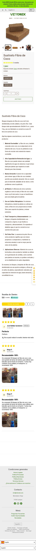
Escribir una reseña (13, 304)
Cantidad (6, 90)
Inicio (10, 18)
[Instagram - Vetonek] (18, 503)
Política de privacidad (24, 529)
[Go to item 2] (18, 312)
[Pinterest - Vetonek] (21, 503)
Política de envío (20, 531)
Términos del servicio (10, 531)
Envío (15, 68)
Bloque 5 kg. (8, 78)
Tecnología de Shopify (22, 528)
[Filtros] (27, 304)
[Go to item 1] (7, 312)
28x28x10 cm (8, 85)
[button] (8, 48)
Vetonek (13, 528)
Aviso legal (28, 531)
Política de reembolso (12, 529)
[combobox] (18, 542)
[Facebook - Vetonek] (15, 503)
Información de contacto (18, 532)
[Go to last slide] (3, 48)
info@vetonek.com (18, 493)
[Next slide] (32, 48)
